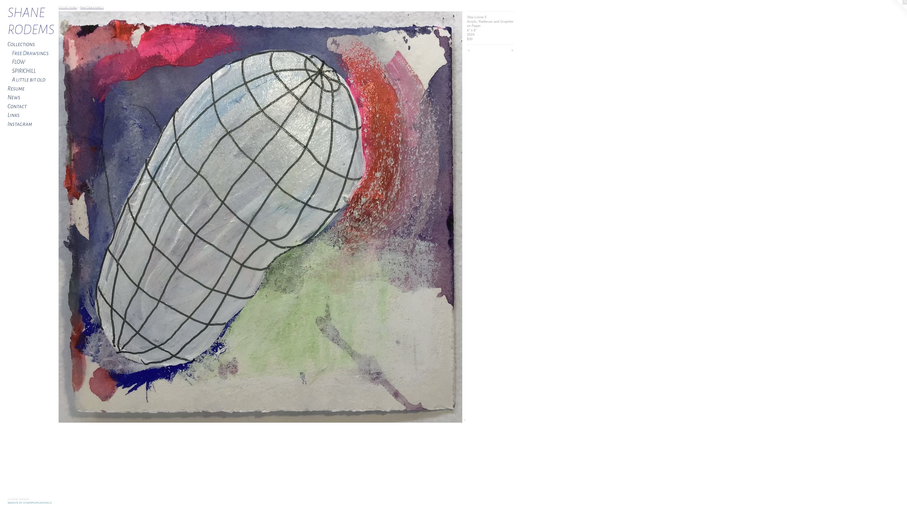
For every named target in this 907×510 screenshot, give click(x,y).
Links (14, 115)
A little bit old (29, 80)
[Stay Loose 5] (260, 217)
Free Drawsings (30, 53)
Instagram (20, 124)
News (14, 97)
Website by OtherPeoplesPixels (30, 503)
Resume (16, 89)
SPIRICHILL (24, 71)
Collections (21, 44)
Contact (17, 106)
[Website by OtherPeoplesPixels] (897, 9)
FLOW (18, 62)
